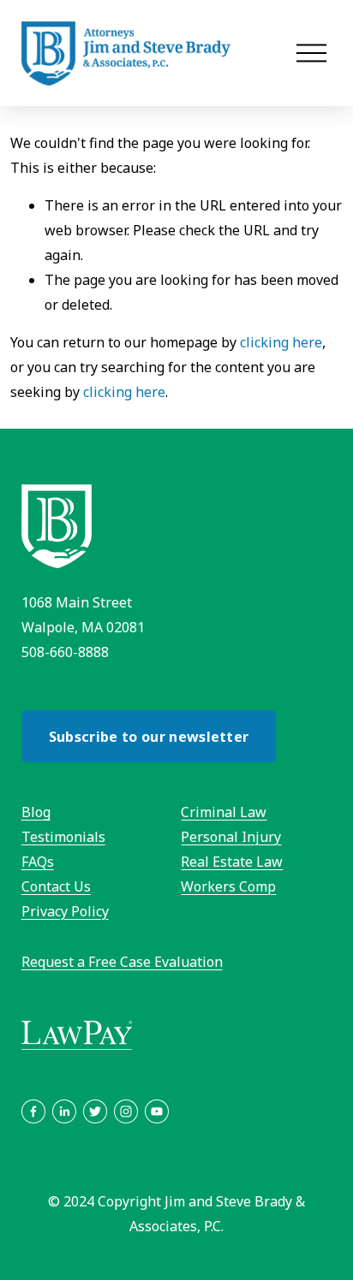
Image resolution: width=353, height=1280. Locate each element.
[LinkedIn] (64, 1111)
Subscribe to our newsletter (149, 736)
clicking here (281, 342)
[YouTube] (157, 1111)
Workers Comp (228, 886)
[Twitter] (95, 1111)
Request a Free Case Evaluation (122, 961)
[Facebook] (33, 1111)
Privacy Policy (65, 911)
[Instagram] (126, 1111)
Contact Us (56, 886)
